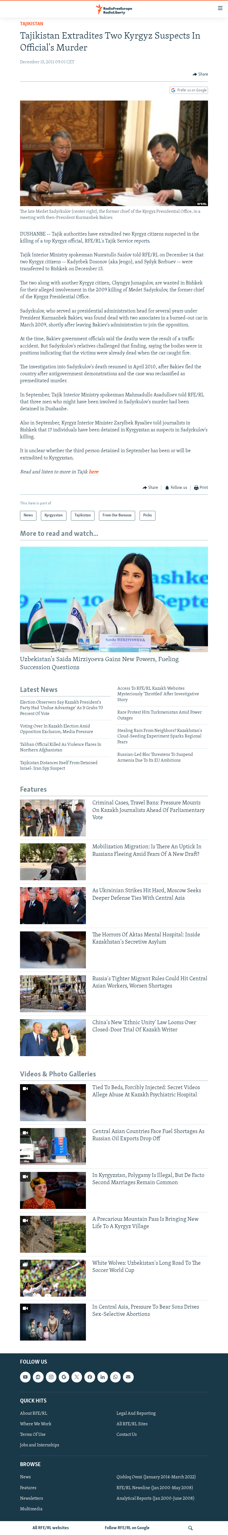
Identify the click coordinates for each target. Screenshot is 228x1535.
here (93, 472)
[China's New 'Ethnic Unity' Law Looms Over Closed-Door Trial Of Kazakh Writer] (53, 1037)
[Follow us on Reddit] (38, 1377)
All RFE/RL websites (51, 1528)
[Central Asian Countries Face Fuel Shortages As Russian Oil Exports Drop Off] (53, 1146)
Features (28, 1488)
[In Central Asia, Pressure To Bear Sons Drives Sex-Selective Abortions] (53, 1322)
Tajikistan (31, 24)
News (25, 1477)
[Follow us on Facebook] (89, 1377)
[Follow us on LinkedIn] (102, 1377)
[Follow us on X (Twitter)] (76, 1377)
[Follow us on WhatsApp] (115, 1377)
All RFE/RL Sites (132, 1424)
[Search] (190, 1528)
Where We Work (35, 1424)
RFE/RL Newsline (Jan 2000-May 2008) (155, 1488)
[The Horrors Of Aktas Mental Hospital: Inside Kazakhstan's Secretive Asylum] (53, 949)
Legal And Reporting (136, 1413)
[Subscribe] (128, 1377)
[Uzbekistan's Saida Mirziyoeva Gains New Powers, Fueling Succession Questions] (114, 599)
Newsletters (31, 1498)
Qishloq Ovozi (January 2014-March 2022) (156, 1477)
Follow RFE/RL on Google (127, 1528)
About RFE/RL (33, 1413)
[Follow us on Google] (64, 1377)
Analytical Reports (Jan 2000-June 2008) (156, 1498)
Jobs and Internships (39, 1445)
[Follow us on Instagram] (51, 1377)
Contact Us (127, 1434)
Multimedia (31, 1509)
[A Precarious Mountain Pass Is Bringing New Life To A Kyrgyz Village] (53, 1234)
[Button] (200, 74)
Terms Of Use (33, 1434)
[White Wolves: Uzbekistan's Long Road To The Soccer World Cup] (53, 1278)
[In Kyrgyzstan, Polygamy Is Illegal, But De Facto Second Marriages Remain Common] (53, 1190)
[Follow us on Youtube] (25, 1377)
